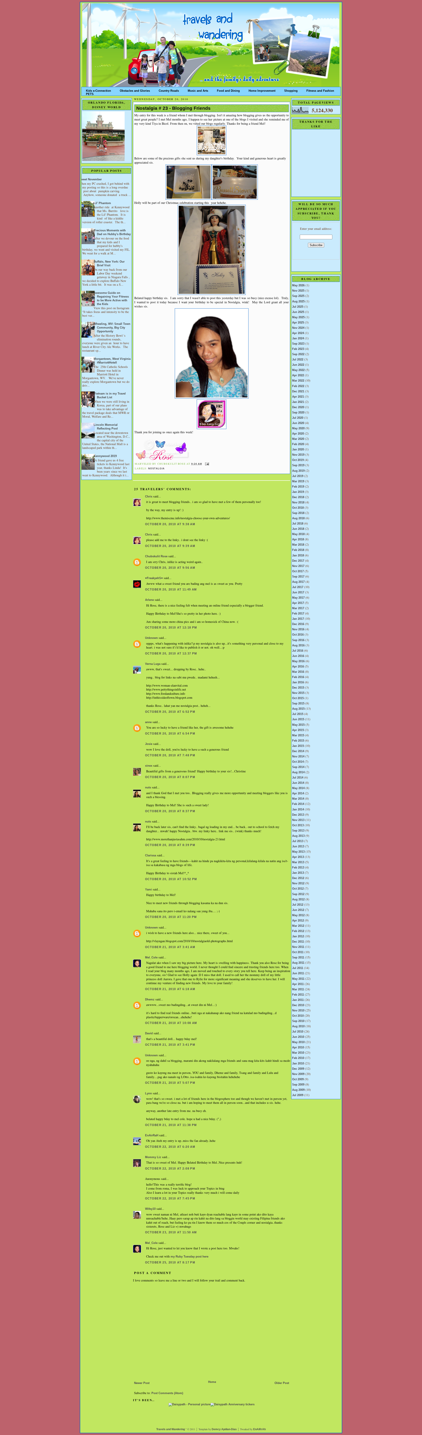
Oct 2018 (298, 507)
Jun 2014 (298, 782)
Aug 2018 (298, 518)
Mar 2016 (298, 671)
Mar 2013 (298, 862)
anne (148, 722)
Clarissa (150, 855)
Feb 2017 (298, 613)
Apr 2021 (298, 396)
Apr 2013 (298, 857)
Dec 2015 (298, 687)
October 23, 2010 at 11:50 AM (171, 1232)
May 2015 (298, 724)
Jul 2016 (297, 650)
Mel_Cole (151, 957)
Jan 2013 (298, 872)
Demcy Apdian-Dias (224, 1429)
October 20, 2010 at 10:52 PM (171, 879)
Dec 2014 (298, 751)
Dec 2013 (298, 814)
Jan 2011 (298, 1000)
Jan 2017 (298, 618)
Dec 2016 (298, 624)
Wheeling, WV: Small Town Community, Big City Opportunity (112, 327)
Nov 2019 (298, 454)
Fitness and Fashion (320, 89)
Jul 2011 (297, 968)
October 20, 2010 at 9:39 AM (170, 546)
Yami (148, 889)
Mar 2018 (298, 544)
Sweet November (90, 179)
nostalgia (156, 468)
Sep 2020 (298, 412)
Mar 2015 (298, 735)
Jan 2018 (298, 555)
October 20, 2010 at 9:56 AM (170, 567)
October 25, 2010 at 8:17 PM (170, 1262)
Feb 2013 (298, 867)
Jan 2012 (298, 936)
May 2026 (298, 285)
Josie (148, 744)
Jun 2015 (298, 719)
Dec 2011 (298, 941)
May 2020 (298, 428)
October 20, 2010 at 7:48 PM (170, 755)
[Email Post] (206, 463)
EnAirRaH (151, 1135)
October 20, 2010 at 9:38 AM (170, 524)
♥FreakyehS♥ (154, 578)
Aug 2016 (298, 645)
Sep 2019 (298, 465)
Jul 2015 (297, 714)
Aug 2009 (298, 1089)
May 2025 (298, 317)
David (149, 1033)
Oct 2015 (298, 698)
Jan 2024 (298, 338)
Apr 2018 (298, 539)
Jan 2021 (298, 402)
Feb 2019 (298, 486)
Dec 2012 (298, 878)
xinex (148, 765)
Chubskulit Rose (156, 556)
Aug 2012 (298, 899)
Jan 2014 (298, 809)
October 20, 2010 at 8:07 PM (170, 777)
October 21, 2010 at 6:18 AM (170, 989)
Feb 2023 (298, 349)
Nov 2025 (298, 290)
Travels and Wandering (170, 1429)
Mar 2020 (298, 439)
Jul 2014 (297, 777)
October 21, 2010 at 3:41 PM (170, 1044)
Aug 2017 (298, 581)
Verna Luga (152, 663)
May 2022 (298, 370)
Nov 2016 (298, 629)
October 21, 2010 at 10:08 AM (171, 1023)
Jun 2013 (298, 846)
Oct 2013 (298, 825)
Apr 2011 (298, 984)
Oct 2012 (298, 888)
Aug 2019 (298, 470)
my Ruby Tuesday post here (189, 1256)
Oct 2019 (298, 460)
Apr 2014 (298, 793)
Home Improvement (262, 89)
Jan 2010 (298, 1063)
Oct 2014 (298, 761)
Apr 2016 (298, 666)
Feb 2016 (298, 677)
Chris (148, 496)
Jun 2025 (298, 312)
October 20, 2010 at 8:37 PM (170, 811)
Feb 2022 (298, 386)
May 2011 (298, 978)
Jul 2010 (297, 1031)
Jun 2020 (298, 423)
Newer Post (141, 1383)
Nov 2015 (298, 693)
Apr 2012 (298, 920)
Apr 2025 (298, 322)
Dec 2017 (298, 560)
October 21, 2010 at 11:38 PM (171, 1125)
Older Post (282, 1383)
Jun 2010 (298, 1036)
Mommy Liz (153, 1157)
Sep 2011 (298, 957)
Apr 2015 (298, 730)
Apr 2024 (298, 333)
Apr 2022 (298, 375)
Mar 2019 (298, 481)
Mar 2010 (298, 1052)
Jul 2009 (297, 1095)
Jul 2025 (297, 306)
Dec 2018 (298, 497)
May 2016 (298, 661)
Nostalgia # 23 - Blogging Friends (173, 108)
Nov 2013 (298, 820)
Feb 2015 (298, 740)
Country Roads (169, 89)
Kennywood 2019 (105, 456)
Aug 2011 (298, 962)
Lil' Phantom (102, 203)
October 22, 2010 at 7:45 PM (170, 1198)
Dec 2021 (298, 391)
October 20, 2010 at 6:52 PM (170, 711)
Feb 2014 (298, 804)
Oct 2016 (298, 634)
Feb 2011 (298, 994)
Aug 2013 (298, 835)
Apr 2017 (298, 603)
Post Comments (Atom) (167, 1393)
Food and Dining (228, 89)
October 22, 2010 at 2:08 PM (170, 1168)
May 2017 (298, 597)
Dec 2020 (298, 407)
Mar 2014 (298, 798)
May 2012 (298, 915)
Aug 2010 (298, 1026)
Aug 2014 (298, 772)
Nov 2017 (298, 566)
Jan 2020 (298, 449)
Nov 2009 (298, 1074)
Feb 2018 (298, 550)
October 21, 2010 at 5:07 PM (170, 1082)
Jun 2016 (298, 656)
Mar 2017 (298, 608)
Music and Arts (198, 89)
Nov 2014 (298, 756)
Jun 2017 (298, 592)
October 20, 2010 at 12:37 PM (171, 653)
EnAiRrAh (259, 1429)
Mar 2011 (298, 989)
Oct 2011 (298, 952)
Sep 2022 (298, 354)
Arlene (149, 599)
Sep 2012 (298, 894)
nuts (148, 787)
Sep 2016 (298, 640)
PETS (90, 93)
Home (212, 1382)
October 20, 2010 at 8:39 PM (170, 845)
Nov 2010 (298, 1010)
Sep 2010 (298, 1021)
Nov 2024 (298, 327)
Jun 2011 (298, 973)
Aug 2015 (298, 708)
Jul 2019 (297, 476)
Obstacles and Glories (135, 89)
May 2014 (298, 788)
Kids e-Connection (98, 89)
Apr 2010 (298, 1047)
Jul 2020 (297, 417)
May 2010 (298, 1042)
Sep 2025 (298, 296)
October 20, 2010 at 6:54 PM (170, 733)
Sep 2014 (298, 767)
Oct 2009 (298, 1079)
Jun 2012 (298, 910)
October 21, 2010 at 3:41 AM (170, 947)
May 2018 (298, 534)
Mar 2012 (298, 925)
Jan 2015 (298, 746)
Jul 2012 (297, 904)
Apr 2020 (298, 433)
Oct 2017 (298, 571)
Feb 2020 (298, 444)
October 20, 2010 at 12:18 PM (171, 627)
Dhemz (150, 999)
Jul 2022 (297, 359)
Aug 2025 (298, 301)
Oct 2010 (298, 1015)
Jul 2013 (297, 841)
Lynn (148, 1093)
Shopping (291, 89)
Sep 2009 (298, 1084)
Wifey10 (150, 1208)
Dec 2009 (298, 1068)
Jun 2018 (298, 528)
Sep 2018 (298, 513)
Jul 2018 (297, 523)
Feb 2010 (298, 1058)
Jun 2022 (298, 364)
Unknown (151, 638)
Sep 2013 (298, 830)
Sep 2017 (298, 576)
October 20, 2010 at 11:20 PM (171, 917)
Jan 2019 (298, 492)
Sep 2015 (298, 703)
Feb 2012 (298, 931)
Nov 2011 (298, 947)
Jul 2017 (297, 587)
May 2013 (298, 851)
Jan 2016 (298, 682)
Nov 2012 (298, 883)
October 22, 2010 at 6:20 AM (170, 1146)
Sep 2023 (298, 343)
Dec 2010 (298, 1005)
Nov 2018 (298, 502)
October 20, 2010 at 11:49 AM (171, 589)
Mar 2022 (298, 380)
